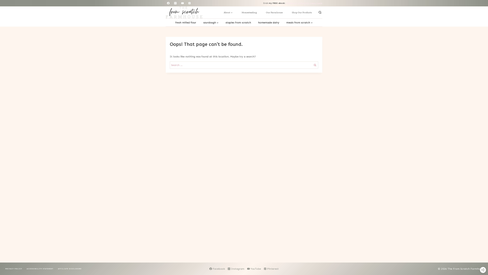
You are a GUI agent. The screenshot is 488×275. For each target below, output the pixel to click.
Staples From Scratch (238, 22)
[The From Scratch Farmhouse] (184, 12)
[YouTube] (182, 3)
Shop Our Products (302, 12)
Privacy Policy (13, 269)
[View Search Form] (320, 12)
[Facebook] (168, 3)
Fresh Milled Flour (185, 22)
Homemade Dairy (268, 22)
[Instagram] (175, 3)
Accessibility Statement (40, 269)
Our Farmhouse (274, 12)
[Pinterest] (189, 3)
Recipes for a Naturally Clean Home (304, 3)
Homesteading (249, 12)
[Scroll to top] (481, 264)
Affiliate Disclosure (70, 269)
